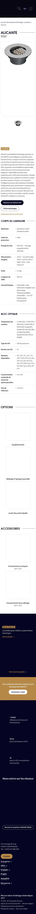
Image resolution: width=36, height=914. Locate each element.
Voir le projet (7, 637)
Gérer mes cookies (22, 909)
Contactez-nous (18, 692)
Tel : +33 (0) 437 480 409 (10, 849)
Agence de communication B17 (10, 903)
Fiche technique (10, 208)
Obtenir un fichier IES (12, 203)
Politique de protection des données (12, 906)
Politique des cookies (7, 909)
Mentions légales (27, 903)
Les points (27, 22)
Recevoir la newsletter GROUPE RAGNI (18, 827)
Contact (6, 856)
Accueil (3, 22)
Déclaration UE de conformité (12, 214)
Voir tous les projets (17, 672)
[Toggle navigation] (31, 9)
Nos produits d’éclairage (15, 22)
